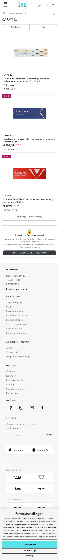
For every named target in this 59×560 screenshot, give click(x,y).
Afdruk (9, 347)
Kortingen (11, 375)
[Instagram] (21, 407)
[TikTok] (42, 407)
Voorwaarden (13, 352)
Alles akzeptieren (29, 544)
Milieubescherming (15, 388)
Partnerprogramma (16, 332)
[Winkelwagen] (53, 5)
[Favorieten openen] (46, 5)
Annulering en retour (16, 315)
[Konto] (40, 5)
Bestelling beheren (15, 311)
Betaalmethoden (14, 319)
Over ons (11, 371)
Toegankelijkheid (14, 302)
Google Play (43, 449)
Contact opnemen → (17, 289)
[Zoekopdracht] (54, 13)
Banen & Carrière (15, 380)
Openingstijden (14, 328)
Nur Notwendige (29, 550)
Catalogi (10, 384)
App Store (18, 449)
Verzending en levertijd (17, 324)
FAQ (8, 306)
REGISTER (49, 435)
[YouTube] (31, 407)
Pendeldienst (12, 393)
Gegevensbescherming (18, 356)
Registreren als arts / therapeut (29, 252)
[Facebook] (10, 407)
